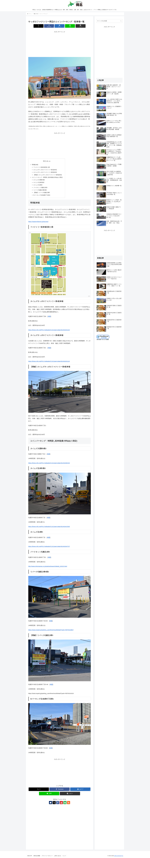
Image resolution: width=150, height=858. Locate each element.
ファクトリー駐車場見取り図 (41, 167)
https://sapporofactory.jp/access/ (38, 221)
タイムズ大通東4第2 (39, 180)
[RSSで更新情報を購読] (68, 802)
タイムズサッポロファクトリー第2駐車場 (45, 172)
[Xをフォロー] (54, 802)
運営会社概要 (37, 855)
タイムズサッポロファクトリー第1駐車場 (45, 169)
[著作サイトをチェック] (50, 802)
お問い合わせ (57, 855)
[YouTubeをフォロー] (61, 802)
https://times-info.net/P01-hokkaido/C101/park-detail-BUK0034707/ (49, 546)
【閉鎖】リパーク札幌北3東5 (41, 192)
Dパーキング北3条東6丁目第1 (41, 195)
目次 (44, 161)
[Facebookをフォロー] (57, 802)
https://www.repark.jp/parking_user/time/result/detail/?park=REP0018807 (51, 630)
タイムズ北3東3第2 (38, 182)
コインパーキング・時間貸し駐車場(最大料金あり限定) (47, 177)
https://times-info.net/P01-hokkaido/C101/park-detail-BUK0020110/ (49, 361)
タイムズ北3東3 (37, 185)
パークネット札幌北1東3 (40, 187)
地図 (49, 316)
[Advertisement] (59, 44)
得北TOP (29, 855)
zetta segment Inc (118, 855)
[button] (81, 26)
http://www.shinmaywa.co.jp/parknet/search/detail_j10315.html (47, 566)
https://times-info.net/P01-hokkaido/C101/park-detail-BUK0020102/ (49, 330)
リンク (64, 855)
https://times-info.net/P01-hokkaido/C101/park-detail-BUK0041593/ (49, 526)
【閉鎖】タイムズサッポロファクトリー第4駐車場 (47, 174)
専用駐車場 (35, 164)
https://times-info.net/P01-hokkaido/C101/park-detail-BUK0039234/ (49, 463)
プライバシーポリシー (47, 855)
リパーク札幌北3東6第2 (40, 190)
